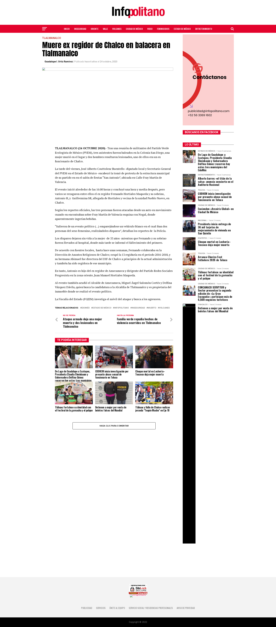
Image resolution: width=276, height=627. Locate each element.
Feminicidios (163, 28)
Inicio (67, 28)
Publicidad (86, 608)
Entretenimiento (203, 28)
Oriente (94, 28)
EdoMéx (85, 308)
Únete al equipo (117, 608)
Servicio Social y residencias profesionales (151, 608)
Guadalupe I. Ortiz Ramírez (59, 61)
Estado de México (182, 28)
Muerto (152, 308)
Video (150, 28)
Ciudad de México (134, 28)
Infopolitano (121, 308)
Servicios (101, 608)
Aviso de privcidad (186, 608)
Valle (105, 28)
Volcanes (116, 28)
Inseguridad (80, 28)
